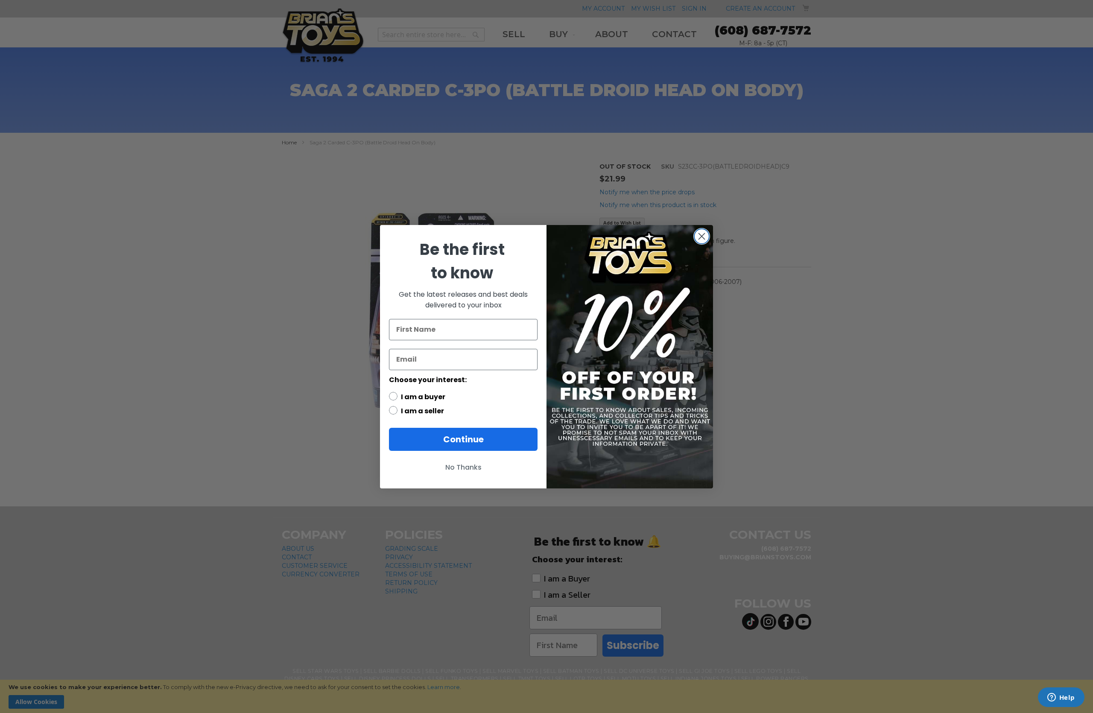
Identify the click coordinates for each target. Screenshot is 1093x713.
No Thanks (463, 467)
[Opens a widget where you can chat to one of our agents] (1060, 698)
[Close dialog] (702, 236)
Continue (463, 439)
